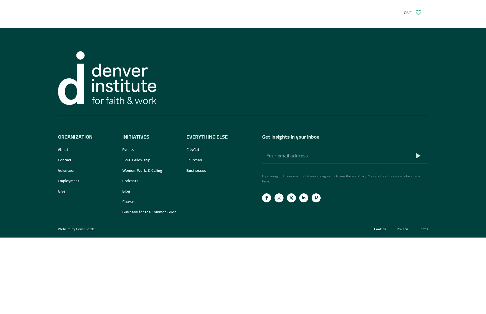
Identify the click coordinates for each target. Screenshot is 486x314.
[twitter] (291, 197)
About (63, 149)
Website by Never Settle (76, 229)
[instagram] (279, 197)
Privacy (402, 229)
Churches (194, 160)
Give (62, 191)
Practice (161, 12)
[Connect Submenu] (136, 12)
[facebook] (266, 197)
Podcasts (130, 181)
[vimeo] (316, 197)
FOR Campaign (210, 12)
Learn (84, 12)
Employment (68, 181)
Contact (64, 160)
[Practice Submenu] (177, 12)
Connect (121, 12)
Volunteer (66, 170)
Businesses (196, 170)
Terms (423, 229)
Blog (126, 191)
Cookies (380, 229)
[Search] (238, 12)
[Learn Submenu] (95, 12)
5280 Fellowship (136, 160)
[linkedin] (303, 197)
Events (128, 149)
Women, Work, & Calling (142, 170)
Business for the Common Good (149, 212)
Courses (129, 201)
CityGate (194, 149)
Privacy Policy (356, 176)
